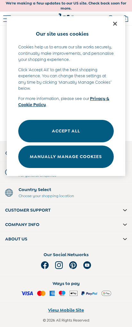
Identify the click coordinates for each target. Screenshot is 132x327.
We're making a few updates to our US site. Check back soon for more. (66, 6)
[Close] (115, 24)
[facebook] (45, 265)
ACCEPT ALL (66, 131)
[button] (66, 210)
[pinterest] (73, 265)
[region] (66, 96)
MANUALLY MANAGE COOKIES (66, 156)
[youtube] (87, 265)
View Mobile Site (66, 310)
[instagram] (59, 265)
